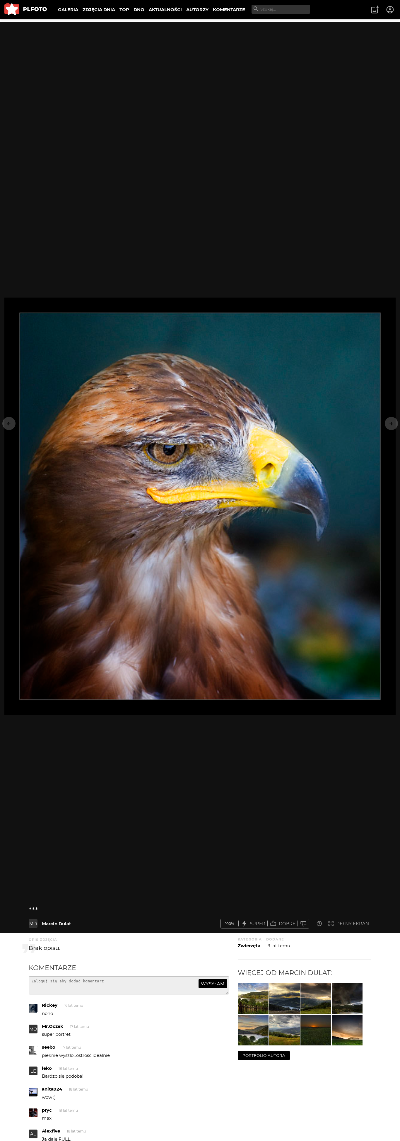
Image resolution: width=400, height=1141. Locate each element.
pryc (47, 1110)
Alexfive (51, 1131)
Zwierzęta (249, 945)
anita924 (52, 1089)
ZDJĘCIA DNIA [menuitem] (99, 9)
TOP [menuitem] (124, 9)
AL (33, 1134)
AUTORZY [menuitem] (197, 9)
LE (33, 1071)
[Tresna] (253, 1030)
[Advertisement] (200, 63)
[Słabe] (303, 923)
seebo (48, 1047)
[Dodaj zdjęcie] (374, 9)
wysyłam (212, 984)
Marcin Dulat (56, 923)
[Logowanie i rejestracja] (390, 9)
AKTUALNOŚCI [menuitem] (165, 9)
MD (33, 923)
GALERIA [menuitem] (68, 9)
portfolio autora (263, 1055)
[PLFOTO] (25, 9)
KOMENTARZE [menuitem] (229, 9)
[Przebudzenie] (347, 1030)
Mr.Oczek (52, 1026)
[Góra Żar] (284, 1030)
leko (47, 1068)
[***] (253, 998)
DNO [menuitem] (139, 9)
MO (33, 1029)
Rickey (49, 1005)
